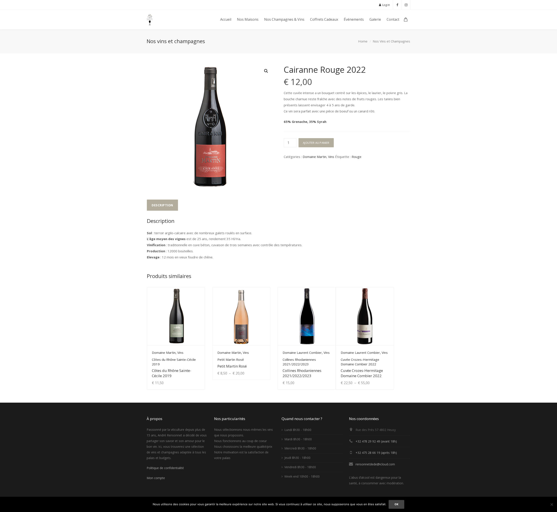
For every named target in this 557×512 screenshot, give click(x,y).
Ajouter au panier (316, 143)
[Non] (551, 504)
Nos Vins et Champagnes (391, 41)
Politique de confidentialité (165, 468)
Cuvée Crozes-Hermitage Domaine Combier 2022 (362, 373)
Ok (396, 504)
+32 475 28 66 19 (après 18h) (376, 453)
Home (362, 41)
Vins (331, 156)
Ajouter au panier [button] (187, 378)
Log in (386, 5)
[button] (266, 71)
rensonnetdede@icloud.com (375, 464)
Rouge (356, 156)
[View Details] (176, 316)
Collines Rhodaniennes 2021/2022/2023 (302, 373)
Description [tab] (162, 205)
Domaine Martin (314, 156)
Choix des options (251, 369)
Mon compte (156, 478)
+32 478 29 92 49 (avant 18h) (376, 441)
